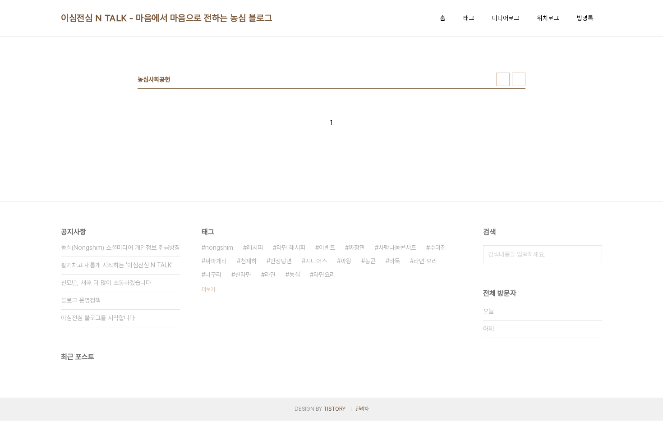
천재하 (248, 261)
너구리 (213, 274)
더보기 (208, 289)
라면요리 (324, 274)
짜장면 (357, 247)
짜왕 (346, 261)
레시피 (255, 247)
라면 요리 (425, 261)
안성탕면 (281, 261)
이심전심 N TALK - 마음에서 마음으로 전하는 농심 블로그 (166, 18)
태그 (468, 18)
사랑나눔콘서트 (397, 247)
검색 (593, 254)
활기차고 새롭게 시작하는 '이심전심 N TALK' (117, 265)
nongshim (219, 247)
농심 (294, 274)
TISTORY (334, 409)
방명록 (585, 18)
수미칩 (438, 247)
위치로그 (548, 18)
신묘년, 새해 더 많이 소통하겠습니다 (106, 282)
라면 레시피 (290, 247)
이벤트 (327, 247)
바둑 (394, 261)
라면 (270, 274)
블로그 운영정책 (81, 300)
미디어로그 (505, 18)
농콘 (370, 261)
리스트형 (518, 79)
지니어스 (316, 261)
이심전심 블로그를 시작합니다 (98, 317)
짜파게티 (216, 261)
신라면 (243, 274)
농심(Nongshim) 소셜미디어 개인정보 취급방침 (120, 247)
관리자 (362, 409)
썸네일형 (503, 79)
